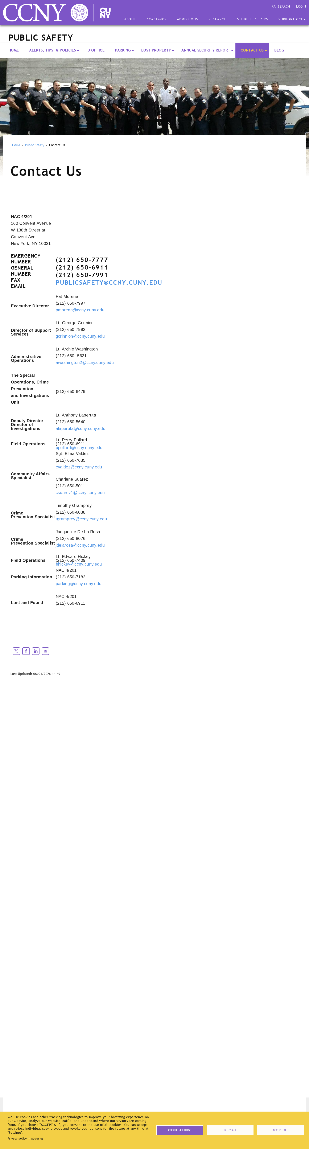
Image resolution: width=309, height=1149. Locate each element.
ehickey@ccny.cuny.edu (79, 564)
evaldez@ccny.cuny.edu (79, 467)
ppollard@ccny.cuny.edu (79, 447)
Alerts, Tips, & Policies (52, 50)
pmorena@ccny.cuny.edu (80, 310)
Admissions (187, 19)
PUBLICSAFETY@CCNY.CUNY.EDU (109, 282)
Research (218, 19)
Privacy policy (17, 1138)
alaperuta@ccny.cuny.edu (80, 428)
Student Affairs (252, 19)
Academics (157, 19)
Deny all (230, 1130)
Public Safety (34, 145)
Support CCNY (292, 19)
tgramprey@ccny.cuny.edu (81, 519)
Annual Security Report (205, 50)
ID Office (95, 50)
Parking (123, 50)
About (130, 19)
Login (301, 6)
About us (37, 1138)
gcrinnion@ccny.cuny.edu (80, 336)
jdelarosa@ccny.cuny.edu (80, 545)
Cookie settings (179, 1130)
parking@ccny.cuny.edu (79, 583)
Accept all (280, 1130)
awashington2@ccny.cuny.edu (85, 362)
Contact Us (252, 50)
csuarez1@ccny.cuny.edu (80, 492)
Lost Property (156, 50)
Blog (279, 50)
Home (13, 50)
